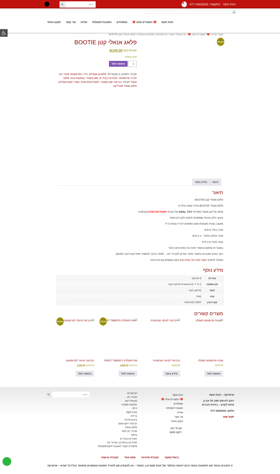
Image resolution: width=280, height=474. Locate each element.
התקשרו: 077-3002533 (205, 4)
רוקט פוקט (176, 432)
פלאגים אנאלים (146, 34)
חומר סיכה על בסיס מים (193, 260)
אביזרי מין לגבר (129, 431)
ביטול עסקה (172, 457)
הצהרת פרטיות (150, 457)
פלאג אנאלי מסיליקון (125, 85)
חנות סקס (167, 22)
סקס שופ (228, 416)
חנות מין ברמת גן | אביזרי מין (122, 442)
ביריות (134, 416)
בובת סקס (131, 412)
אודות (84, 22)
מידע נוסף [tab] (201, 182)
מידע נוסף (171, 373)
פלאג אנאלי (131, 427)
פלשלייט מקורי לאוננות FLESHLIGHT (117, 446)
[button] (4, 33)
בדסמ (134, 435)
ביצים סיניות (131, 419)
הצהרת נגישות (109, 457)
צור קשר (71, 22)
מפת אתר (130, 457)
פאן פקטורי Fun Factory (84, 78)
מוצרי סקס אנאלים (69, 82)
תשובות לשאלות (102, 22)
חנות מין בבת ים (108, 78)
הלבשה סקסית (129, 404)
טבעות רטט (131, 400)
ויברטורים (132, 393)
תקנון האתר (54, 22)
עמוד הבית (217, 34)
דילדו (134, 408)
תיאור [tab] (215, 182)
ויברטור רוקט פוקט (127, 423)
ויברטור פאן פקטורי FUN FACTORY (101, 82)
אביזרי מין (176, 428)
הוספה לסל (118, 63)
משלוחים (122, 22)
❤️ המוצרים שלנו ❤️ (144, 22)
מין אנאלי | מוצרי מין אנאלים (171, 34)
